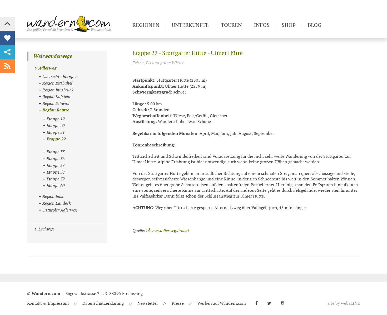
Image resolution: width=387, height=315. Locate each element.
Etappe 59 (55, 179)
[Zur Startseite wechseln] (77, 24)
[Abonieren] (7, 66)
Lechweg (46, 229)
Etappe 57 (55, 165)
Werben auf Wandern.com (221, 303)
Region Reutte (55, 110)
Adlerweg (47, 68)
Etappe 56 (55, 158)
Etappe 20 (55, 125)
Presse (178, 303)
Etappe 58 (55, 172)
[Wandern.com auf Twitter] (271, 303)
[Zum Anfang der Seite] (7, 24)
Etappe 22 (56, 139)
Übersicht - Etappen (60, 76)
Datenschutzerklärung (103, 303)
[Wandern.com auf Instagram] (285, 303)
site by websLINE (344, 303)
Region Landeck (56, 203)
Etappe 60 (55, 185)
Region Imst (52, 196)
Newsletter (147, 303)
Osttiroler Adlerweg (59, 210)
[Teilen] (7, 52)
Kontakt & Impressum (48, 303)
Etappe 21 (55, 132)
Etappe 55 (55, 152)
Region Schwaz (55, 103)
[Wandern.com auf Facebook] (258, 303)
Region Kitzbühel (57, 83)
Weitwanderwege (52, 56)
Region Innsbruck (57, 90)
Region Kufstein (56, 96)
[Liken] (7, 38)
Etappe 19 (55, 119)
